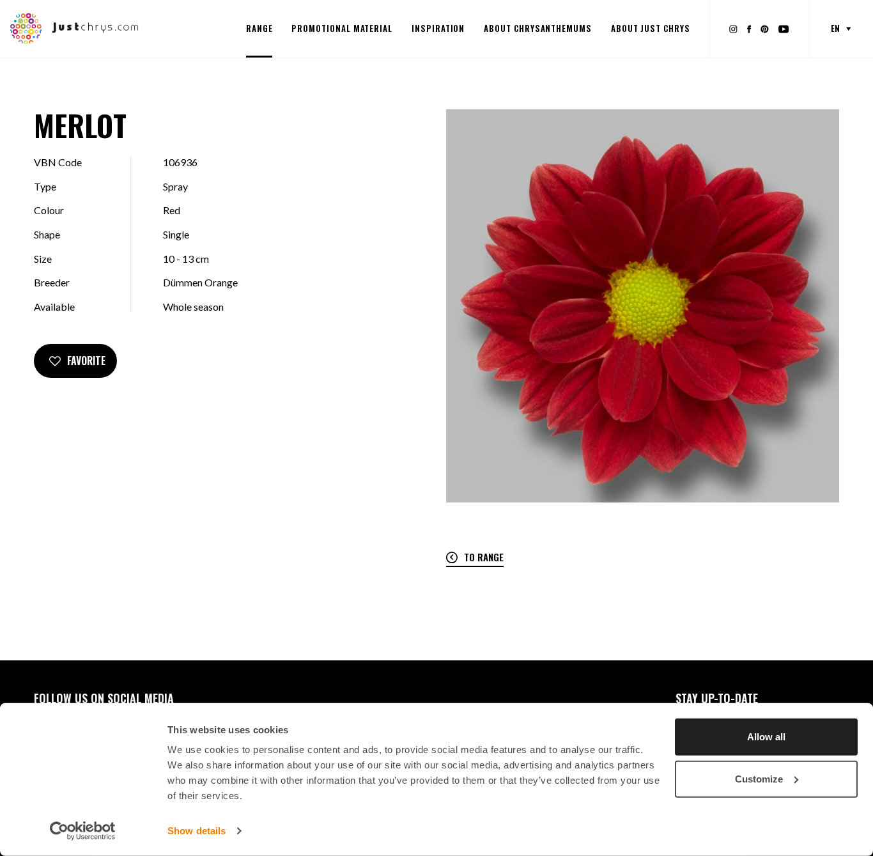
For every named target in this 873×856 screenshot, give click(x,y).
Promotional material (341, 28)
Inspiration (438, 28)
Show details (196, 830)
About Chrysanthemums (538, 28)
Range (259, 28)
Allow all (766, 736)
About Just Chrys (650, 28)
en (835, 28)
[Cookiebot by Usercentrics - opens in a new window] (83, 831)
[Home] (74, 27)
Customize (759, 778)
